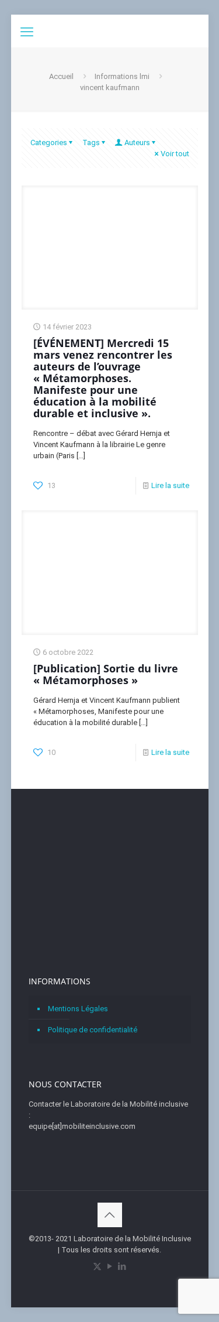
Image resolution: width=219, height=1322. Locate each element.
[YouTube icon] (109, 1266)
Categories (48, 142)
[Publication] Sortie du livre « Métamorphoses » (105, 674)
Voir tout (175, 153)
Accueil (61, 76)
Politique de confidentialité (92, 1029)
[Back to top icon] (110, 1215)
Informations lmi (122, 76)
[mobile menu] (27, 32)
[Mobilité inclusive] (109, 29)
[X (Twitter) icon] (97, 1266)
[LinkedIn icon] (121, 1266)
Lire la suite (170, 485)
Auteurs (137, 142)
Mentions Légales (78, 1008)
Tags (91, 142)
